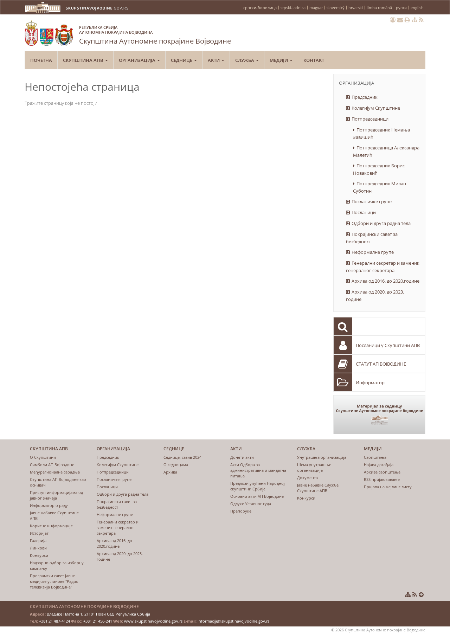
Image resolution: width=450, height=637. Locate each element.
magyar (316, 7)
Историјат (39, 533)
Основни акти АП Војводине (257, 496)
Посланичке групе (372, 201)
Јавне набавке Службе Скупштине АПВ (318, 487)
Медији (279, 60)
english (417, 7)
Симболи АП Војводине (52, 464)
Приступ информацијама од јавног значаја (56, 495)
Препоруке (240, 511)
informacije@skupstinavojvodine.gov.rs (233, 621)
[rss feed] (421, 19)
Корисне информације (51, 525)
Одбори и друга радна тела (381, 223)
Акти (214, 60)
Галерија (38, 540)
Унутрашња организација (321, 457)
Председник (365, 97)
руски (401, 7)
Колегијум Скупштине (376, 108)
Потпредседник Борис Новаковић (379, 169)
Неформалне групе (373, 252)
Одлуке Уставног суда (250, 503)
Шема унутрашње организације (314, 467)
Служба (245, 60)
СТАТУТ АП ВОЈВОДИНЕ (381, 364)
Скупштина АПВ (83, 60)
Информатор (370, 382)
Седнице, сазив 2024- (183, 457)
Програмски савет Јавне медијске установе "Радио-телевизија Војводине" (55, 581)
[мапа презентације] (414, 19)
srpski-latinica (293, 7)
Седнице (182, 60)
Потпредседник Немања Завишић (381, 133)
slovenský (336, 7)
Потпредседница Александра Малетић (386, 151)
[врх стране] (421, 594)
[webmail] (400, 19)
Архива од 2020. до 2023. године (375, 295)
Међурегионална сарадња (55, 472)
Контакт (313, 60)
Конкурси (39, 555)
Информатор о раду (49, 505)
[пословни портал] (393, 19)
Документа (307, 477)
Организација (137, 60)
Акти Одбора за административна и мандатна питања (258, 470)
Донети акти (242, 457)
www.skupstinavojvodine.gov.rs (153, 621)
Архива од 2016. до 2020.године (385, 281)
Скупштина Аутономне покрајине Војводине (155, 35)
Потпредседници (370, 119)
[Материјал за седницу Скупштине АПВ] (379, 414)
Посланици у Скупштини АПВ (388, 345)
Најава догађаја (378, 464)
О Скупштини (43, 457)
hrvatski (355, 7)
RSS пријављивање (382, 479)
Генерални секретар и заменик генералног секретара (382, 267)
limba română (379, 7)
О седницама (175, 464)
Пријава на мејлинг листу (388, 486)
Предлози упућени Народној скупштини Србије (257, 486)
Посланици (364, 212)
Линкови (38, 548)
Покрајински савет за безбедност (372, 238)
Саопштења (375, 457)
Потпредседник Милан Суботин (379, 187)
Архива (170, 472)
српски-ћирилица (260, 7)
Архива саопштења (382, 472)
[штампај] (407, 19)
